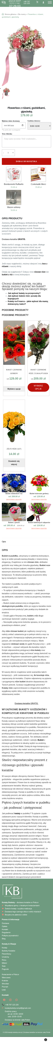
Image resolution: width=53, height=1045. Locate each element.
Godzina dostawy (33, 121)
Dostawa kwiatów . (14, 239)
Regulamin (6, 932)
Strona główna (10, 14)
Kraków (5, 980)
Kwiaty (4, 948)
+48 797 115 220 (27, 2)
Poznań (5, 987)
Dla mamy (22, 14)
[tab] (26, 541)
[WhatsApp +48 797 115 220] (16, 1000)
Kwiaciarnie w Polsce (10, 974)
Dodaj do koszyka (26, 161)
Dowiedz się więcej (14, 462)
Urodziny (5, 957)
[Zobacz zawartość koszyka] (37, 1)
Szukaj (26, 1041)
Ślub (3, 966)
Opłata (4, 926)
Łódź (4, 990)
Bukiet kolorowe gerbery (39, 493)
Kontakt (5, 929)
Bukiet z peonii (14, 522)
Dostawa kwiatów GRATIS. (26, 703)
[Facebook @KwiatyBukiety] (4, 1000)
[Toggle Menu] (50, 2)
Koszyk (40, 1038)
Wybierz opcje (14, 389)
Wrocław (5, 984)
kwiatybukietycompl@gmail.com (18, 1008)
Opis (4, 542)
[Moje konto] (43, 2)
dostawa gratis (14, 500)
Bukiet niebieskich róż (14, 493)
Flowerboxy (6, 954)
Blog (3, 939)
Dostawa (5, 923)
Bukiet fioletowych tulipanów (39, 522)
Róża (4, 960)
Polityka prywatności (10, 935)
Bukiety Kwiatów (8, 951)
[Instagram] (10, 1000)
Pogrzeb (5, 969)
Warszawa (6, 977)
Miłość (4, 963)
